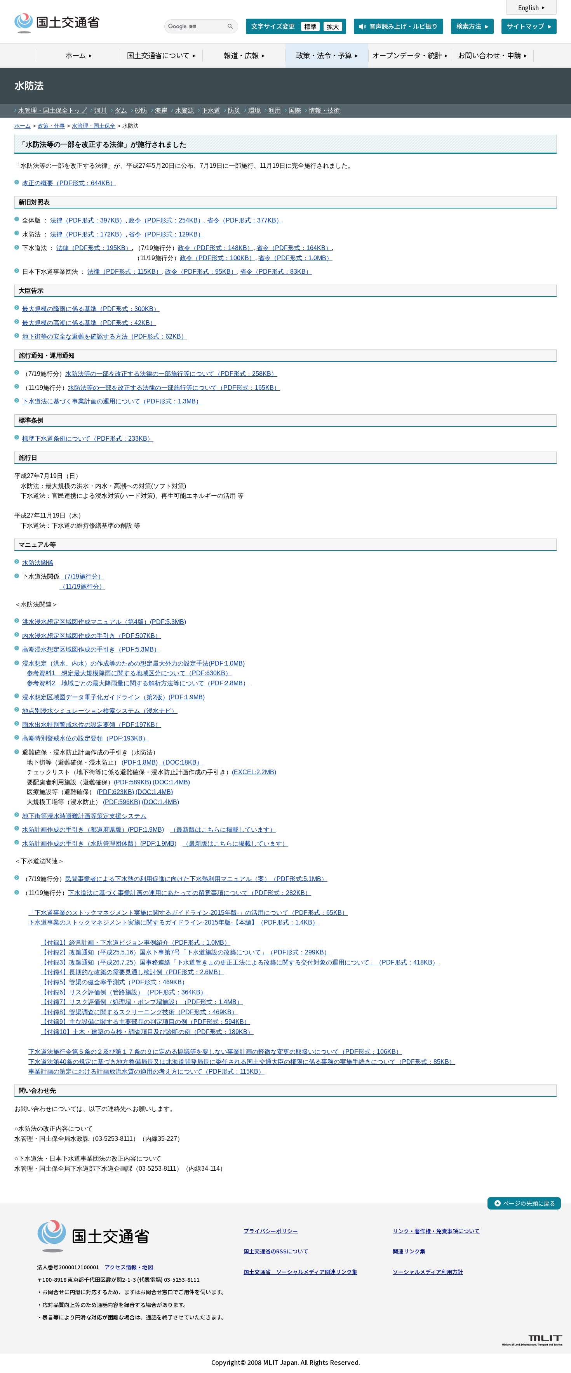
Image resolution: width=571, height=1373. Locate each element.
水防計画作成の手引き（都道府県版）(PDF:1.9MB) (93, 829)
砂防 (141, 110)
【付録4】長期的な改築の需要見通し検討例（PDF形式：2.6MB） (132, 972)
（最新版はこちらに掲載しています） (223, 829)
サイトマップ (525, 26)
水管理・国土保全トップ (52, 110)
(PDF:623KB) (115, 792)
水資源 (184, 110)
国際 (295, 110)
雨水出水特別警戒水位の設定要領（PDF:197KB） (91, 724)
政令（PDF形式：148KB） (215, 248)
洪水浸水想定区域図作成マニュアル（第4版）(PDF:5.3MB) (104, 622)
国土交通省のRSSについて (276, 1251)
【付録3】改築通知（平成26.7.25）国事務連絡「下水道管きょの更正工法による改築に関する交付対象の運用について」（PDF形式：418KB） (240, 962)
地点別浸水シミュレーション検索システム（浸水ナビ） (100, 710)
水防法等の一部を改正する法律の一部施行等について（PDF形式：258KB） (171, 373)
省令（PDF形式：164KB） (294, 248)
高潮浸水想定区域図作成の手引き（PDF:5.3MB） (91, 649)
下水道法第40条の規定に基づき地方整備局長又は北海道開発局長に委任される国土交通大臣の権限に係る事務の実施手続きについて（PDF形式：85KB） (241, 1061)
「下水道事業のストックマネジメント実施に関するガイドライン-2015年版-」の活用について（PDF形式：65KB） (188, 912)
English (528, 7)
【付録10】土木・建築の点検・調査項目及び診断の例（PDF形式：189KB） (147, 1032)
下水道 (211, 110)
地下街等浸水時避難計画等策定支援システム (84, 816)
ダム (121, 110)
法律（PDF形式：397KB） (87, 220)
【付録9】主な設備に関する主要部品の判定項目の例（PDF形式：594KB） (145, 1021)
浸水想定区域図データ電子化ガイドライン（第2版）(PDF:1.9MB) (113, 697)
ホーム (22, 126)
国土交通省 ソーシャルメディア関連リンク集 (300, 1272)
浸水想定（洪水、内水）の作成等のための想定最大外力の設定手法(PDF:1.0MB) (133, 663)
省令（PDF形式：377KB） (244, 220)
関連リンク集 (409, 1251)
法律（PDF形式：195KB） (94, 248)
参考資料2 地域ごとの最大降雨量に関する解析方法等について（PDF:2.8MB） (138, 683)
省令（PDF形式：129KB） (166, 234)
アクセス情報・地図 (128, 1267)
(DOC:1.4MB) (171, 782)
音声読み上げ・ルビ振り (403, 26)
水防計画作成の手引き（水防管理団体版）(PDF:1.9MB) (99, 843)
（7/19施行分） (82, 576)
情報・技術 (324, 110)
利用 (274, 110)
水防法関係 (37, 563)
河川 (100, 110)
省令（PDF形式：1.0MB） (295, 258)
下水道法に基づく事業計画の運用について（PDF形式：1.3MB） (112, 401)
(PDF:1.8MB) (140, 762)
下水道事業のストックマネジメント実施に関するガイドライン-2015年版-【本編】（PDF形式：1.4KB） (173, 922)
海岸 (161, 110)
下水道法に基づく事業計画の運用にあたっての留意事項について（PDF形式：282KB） (189, 893)
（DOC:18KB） (181, 762)
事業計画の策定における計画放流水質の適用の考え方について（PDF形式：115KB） (146, 1071)
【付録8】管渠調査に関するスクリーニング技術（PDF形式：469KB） (139, 1012)
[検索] (230, 26)
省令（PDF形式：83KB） (276, 271)
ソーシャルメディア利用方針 (428, 1272)
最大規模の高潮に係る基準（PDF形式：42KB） (89, 323)
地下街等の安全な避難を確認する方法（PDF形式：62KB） (104, 336)
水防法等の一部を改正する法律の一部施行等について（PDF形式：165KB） (174, 387)
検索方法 (468, 26)
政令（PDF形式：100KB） (217, 258)
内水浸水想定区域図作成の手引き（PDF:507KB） (91, 636)
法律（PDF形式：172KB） (87, 234)
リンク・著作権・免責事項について (436, 1231)
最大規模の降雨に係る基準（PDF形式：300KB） (91, 309)
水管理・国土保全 (93, 126)
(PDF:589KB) (132, 782)
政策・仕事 (51, 126)
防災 (234, 110)
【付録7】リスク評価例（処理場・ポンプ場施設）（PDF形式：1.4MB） (142, 1002)
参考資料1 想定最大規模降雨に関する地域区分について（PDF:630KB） (129, 673)
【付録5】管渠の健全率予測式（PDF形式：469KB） (114, 982)
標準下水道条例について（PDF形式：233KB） (87, 438)
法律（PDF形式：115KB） (124, 271)
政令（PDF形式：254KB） (166, 220)
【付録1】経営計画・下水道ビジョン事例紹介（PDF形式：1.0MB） (135, 942)
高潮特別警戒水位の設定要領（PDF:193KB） (85, 738)
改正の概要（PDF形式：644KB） (69, 183)
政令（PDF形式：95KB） (201, 271)
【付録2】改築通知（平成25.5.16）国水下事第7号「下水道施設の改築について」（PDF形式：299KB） (185, 952)
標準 (310, 26)
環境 (254, 110)
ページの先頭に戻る (529, 1203)
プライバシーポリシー (271, 1231)
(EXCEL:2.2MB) (254, 772)
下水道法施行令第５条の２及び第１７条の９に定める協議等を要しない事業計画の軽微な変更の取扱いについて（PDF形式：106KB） (215, 1051)
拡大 (333, 26)
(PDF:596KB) (121, 802)
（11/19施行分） (82, 586)
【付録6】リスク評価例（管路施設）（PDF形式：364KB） (124, 992)
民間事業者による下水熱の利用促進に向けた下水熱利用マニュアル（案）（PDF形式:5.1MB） (196, 879)
